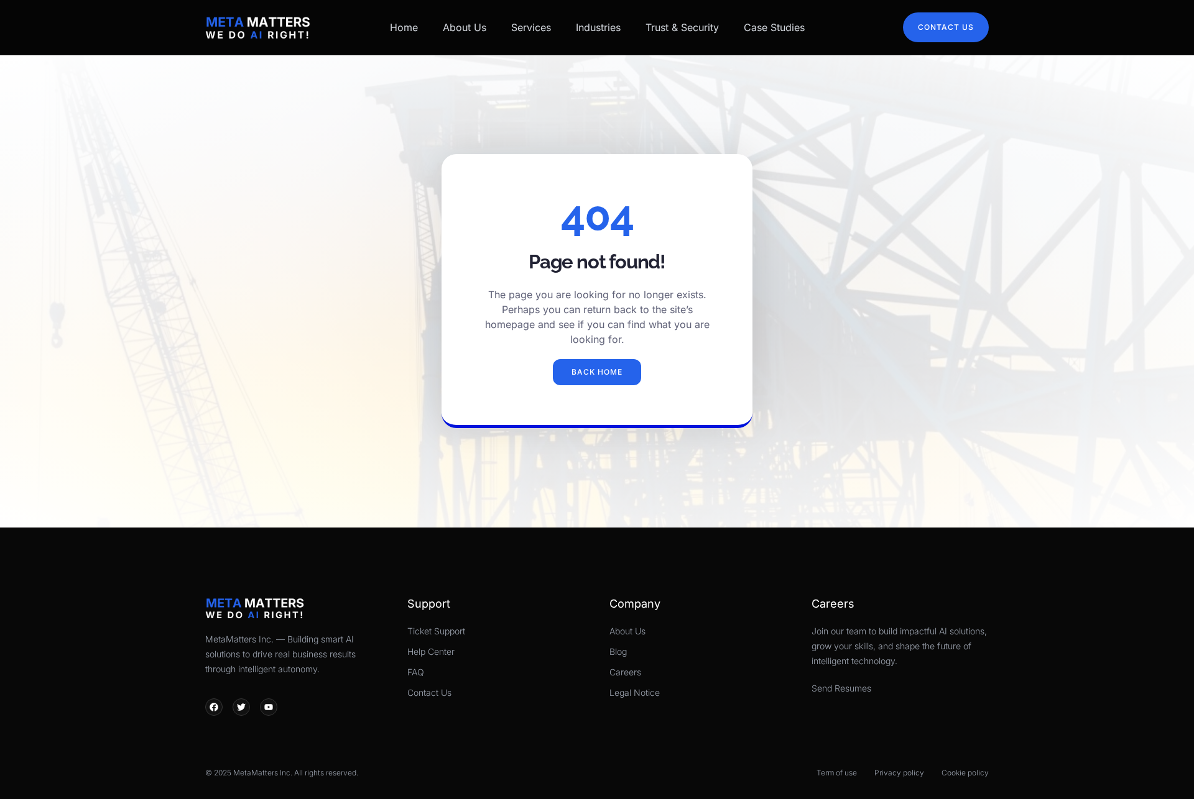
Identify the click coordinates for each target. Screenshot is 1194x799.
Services (531, 27)
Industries (598, 27)
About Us (464, 27)
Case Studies (774, 27)
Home (404, 27)
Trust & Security (682, 27)
